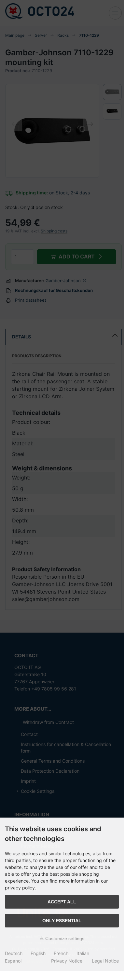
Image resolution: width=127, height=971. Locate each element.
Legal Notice (105, 961)
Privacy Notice (66, 961)
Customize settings (64, 938)
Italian (83, 953)
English (38, 953)
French (61, 953)
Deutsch (13, 953)
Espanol (13, 961)
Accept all (62, 901)
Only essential (61, 920)
